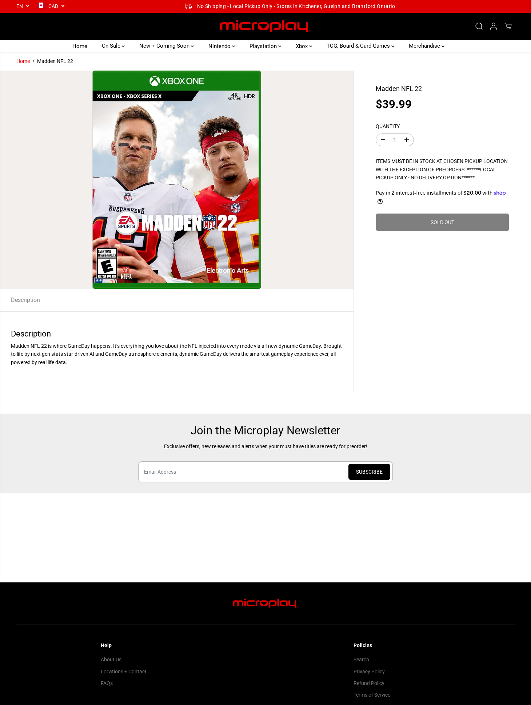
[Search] (479, 26)
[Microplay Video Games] (265, 26)
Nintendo (220, 46)
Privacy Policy (369, 671)
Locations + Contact (124, 671)
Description (25, 299)
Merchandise (425, 46)
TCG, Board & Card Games (359, 46)
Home (79, 46)
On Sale (112, 46)
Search (361, 659)
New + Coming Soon (165, 46)
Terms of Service (372, 695)
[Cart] (508, 26)
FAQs (107, 683)
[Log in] (493, 26)
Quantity (388, 126)
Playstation (263, 46)
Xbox (302, 46)
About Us (111, 659)
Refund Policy (369, 683)
